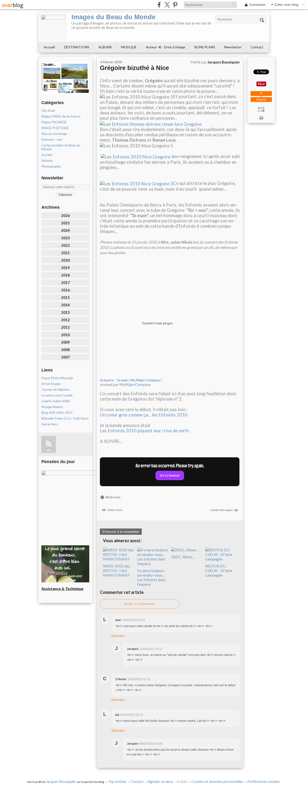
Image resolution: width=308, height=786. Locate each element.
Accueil (49, 47)
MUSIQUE (129, 47)
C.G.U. (182, 782)
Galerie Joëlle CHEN (55, 401)
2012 (65, 320)
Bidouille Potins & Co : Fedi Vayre (65, 418)
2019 (65, 267)
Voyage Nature (52, 407)
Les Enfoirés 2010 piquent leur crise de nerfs (144, 430)
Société (46, 155)
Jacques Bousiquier (61, 782)
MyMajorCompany (135, 384)
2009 (65, 342)
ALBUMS (105, 47)
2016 (65, 290)
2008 (65, 349)
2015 (65, 297)
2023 (65, 238)
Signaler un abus (161, 782)
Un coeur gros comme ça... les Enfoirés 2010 (143, 414)
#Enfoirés (113, 497)
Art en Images (51, 384)
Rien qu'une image (54, 134)
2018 (65, 275)
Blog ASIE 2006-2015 (57, 413)
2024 (65, 230)
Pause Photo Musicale (57, 378)
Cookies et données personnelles (217, 782)
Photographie (51, 166)
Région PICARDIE (54, 122)
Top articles (117, 782)
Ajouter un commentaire (139, 604)
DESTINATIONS (76, 47)
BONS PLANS (204, 47)
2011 (65, 327)
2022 (65, 245)
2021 (65, 253)
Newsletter (233, 47)
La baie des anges (221, 510)
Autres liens (49, 424)
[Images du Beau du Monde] (53, 26)
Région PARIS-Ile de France (60, 116)
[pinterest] (175, 4)
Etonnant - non (51, 139)
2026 (65, 215)
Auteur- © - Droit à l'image (165, 47)
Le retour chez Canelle (56, 395)
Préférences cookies (263, 782)
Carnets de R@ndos (55, 389)
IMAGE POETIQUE (55, 128)
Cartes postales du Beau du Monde (60, 147)
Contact (257, 47)
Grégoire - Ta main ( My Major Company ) (131, 380)
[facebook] (159, 4)
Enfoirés (47, 161)
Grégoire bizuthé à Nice (134, 67)
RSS (49, 450)
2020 (65, 260)
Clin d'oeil (48, 111)
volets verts (114, 510)
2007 (65, 357)
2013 (65, 312)
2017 (65, 282)
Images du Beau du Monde (113, 17)
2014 (65, 305)
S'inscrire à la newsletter (120, 532)
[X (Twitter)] (167, 4)
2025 (65, 223)
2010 (65, 335)
